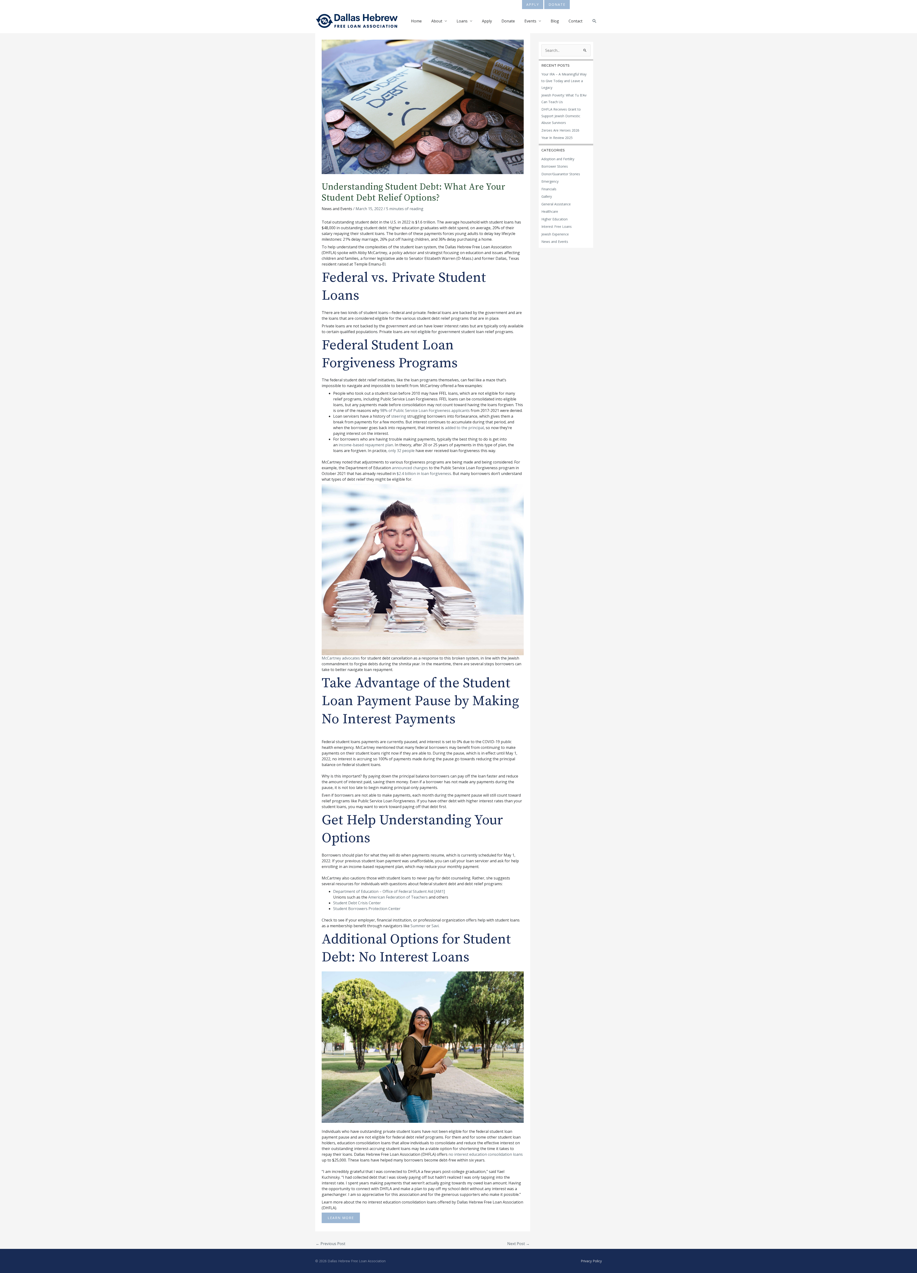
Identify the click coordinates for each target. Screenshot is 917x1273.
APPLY (532, 4)
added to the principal (464, 427)
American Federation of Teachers (398, 897)
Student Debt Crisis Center (357, 902)
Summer (418, 925)
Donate (508, 21)
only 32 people (401, 450)
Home (416, 21)
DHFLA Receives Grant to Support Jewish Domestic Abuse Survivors (561, 116)
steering (398, 416)
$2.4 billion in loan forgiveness (424, 473)
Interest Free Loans (556, 226)
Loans (462, 21)
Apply (487, 21)
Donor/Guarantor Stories (560, 174)
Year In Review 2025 (557, 137)
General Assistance (556, 204)
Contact (575, 21)
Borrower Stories (554, 166)
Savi (435, 925)
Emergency (550, 181)
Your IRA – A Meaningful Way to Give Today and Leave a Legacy (563, 81)
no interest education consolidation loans (485, 1154)
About (436, 21)
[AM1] (439, 891)
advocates (351, 658)
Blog (555, 21)
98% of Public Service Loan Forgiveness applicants (425, 410)
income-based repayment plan (366, 444)
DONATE (557, 4)
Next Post (518, 1243)
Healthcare (549, 211)
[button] (594, 21)
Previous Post (330, 1243)
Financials (548, 189)
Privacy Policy (591, 1261)
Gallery (546, 196)
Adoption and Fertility (557, 159)
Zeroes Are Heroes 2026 (560, 130)
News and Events (337, 208)
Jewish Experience (555, 234)
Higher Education (554, 219)
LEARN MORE (341, 1217)
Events (530, 21)
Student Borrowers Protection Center (366, 908)
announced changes (410, 467)
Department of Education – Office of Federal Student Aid (383, 891)
